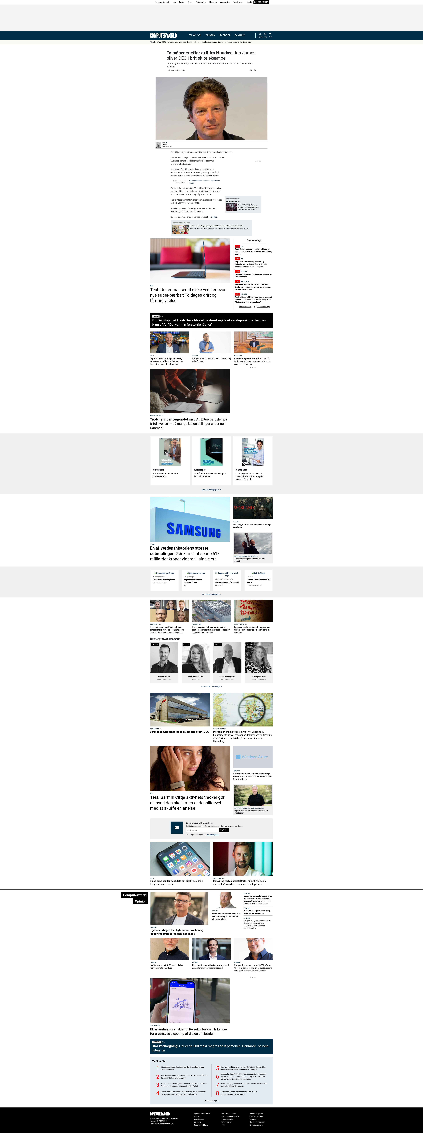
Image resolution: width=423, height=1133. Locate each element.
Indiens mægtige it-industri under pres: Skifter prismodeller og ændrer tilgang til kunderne (244, 1085)
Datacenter (196, 624)
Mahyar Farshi (164, 677)
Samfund (240, 35)
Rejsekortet (155, 1026)
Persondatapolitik (256, 1114)
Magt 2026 (245, 281)
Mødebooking (201, 2)
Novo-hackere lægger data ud (212, 42)
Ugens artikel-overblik (202, 1114)
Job (174, 2)
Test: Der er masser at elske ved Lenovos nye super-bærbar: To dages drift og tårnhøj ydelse (253, 251)
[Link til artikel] (190, 260)
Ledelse (244, 294)
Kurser (190, 2)
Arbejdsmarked (156, 416)
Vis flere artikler (245, 307)
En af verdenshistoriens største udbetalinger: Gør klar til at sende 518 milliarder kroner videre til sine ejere (243, 1068)
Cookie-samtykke (256, 1116)
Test (151, 285)
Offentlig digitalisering (233, 201)
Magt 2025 (156, 1042)
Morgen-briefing (219, 729)
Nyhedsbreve (238, 2)
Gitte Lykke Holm (259, 677)
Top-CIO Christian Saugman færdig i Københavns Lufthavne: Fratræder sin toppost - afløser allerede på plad (251, 264)
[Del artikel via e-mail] (251, 70)
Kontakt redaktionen (201, 1125)
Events (181, 2)
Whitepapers (226, 1122)
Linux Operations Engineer (164, 580)
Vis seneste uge (263, 307)
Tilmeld (224, 830)
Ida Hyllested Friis (195, 677)
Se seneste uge (210, 1101)
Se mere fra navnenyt (210, 687)
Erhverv (210, 35)
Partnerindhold (227, 1119)
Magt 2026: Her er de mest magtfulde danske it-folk (177, 42)
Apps (152, 878)
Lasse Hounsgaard (227, 677)
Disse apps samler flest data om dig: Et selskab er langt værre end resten (182, 1068)
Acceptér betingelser (196, 835)
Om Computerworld (163, 2)
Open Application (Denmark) (227, 582)
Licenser (236, 771)
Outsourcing (239, 624)
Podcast (197, 1116)
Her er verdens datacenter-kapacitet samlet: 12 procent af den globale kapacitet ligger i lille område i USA (183, 1093)
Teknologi (195, 35)
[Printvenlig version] (255, 70)
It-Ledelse (224, 35)
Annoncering (225, 2)
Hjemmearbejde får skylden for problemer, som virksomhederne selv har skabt (239, 1093)
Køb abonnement (261, 2)
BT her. (214, 217)
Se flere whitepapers (211, 490)
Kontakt (249, 2)
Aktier (152, 544)
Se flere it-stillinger (210, 594)
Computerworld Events (230, 1116)
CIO (242, 259)
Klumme (244, 271)
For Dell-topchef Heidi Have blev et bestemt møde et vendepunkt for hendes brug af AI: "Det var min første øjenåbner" (253, 299)
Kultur (235, 522)
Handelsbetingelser (257, 1122)
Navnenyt (197, 1122)
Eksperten (213, 2)
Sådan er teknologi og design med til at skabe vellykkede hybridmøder (216, 226)
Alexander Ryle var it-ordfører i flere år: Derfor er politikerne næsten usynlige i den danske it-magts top (253, 286)
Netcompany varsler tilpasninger (239, 42)
